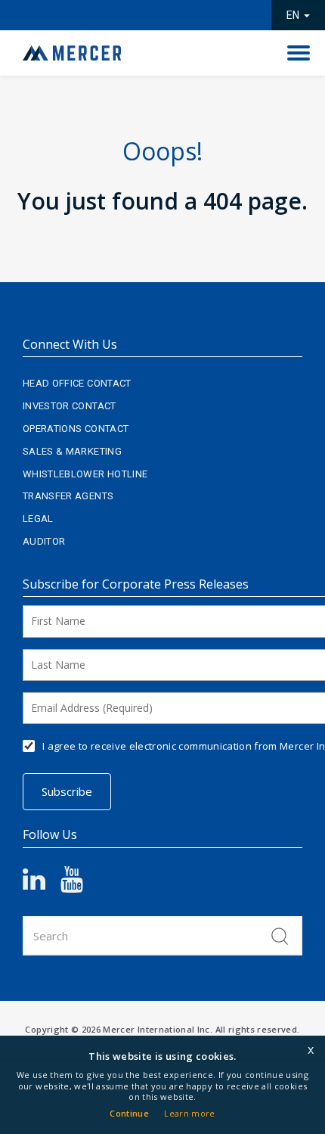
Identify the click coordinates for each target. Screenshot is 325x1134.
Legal (38, 518)
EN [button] (294, 15)
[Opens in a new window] (41, 885)
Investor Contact (69, 406)
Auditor (44, 541)
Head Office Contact (77, 383)
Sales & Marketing (72, 451)
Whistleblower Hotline (85, 474)
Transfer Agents (68, 496)
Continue (129, 1113)
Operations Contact (75, 428)
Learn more (189, 1113)
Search (280, 936)
